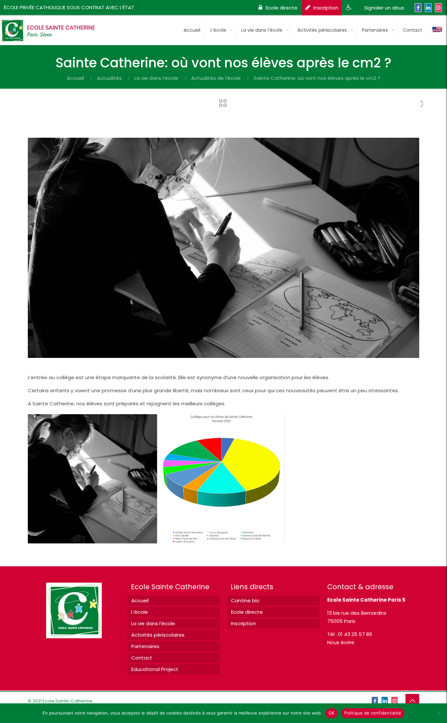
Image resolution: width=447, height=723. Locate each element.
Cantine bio (245, 600)
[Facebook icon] (418, 7)
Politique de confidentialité (372, 712)
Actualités (109, 78)
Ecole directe (281, 7)
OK (332, 712)
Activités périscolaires (158, 634)
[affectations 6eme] (223, 478)
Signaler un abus (384, 7)
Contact (141, 657)
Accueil (75, 78)
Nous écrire (340, 642)
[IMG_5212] (92, 478)
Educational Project (154, 669)
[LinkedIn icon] (428, 7)
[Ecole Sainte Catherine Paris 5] (50, 27)
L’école (139, 611)
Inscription (325, 7)
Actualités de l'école (216, 78)
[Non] (439, 713)
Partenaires (145, 646)
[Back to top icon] (412, 701)
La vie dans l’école (156, 78)
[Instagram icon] (438, 7)
